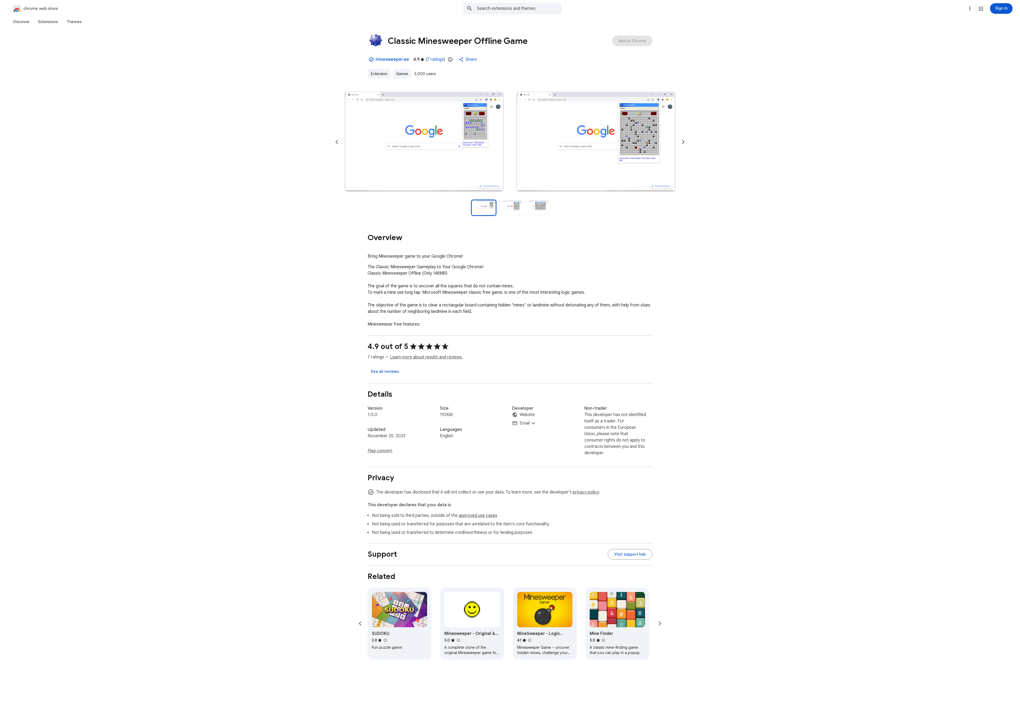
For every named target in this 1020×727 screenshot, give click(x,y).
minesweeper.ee (392, 59)
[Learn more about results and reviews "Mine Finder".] (603, 640)
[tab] (21, 22)
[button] (981, 8)
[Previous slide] (337, 142)
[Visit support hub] (630, 554)
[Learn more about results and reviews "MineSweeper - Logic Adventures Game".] (529, 640)
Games (402, 73)
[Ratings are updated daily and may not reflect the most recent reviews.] (450, 59)
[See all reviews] (385, 371)
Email (525, 423)
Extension (379, 73)
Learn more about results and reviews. (426, 357)
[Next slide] (683, 142)
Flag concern (380, 450)
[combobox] (519, 8)
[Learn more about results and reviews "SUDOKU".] (385, 640)
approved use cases (478, 515)
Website (527, 414)
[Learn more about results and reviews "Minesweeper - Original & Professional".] (458, 640)
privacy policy (586, 492)
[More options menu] (969, 8)
